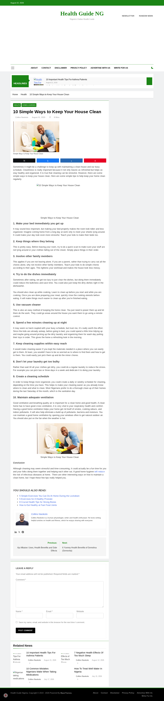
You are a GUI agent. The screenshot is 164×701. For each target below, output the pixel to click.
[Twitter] (19, 532)
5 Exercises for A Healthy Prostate (35, 499)
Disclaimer (61, 68)
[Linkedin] (15, 532)
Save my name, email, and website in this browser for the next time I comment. (52, 622)
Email (49, 611)
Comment (21, 580)
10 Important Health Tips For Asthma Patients (66, 79)
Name (19, 611)
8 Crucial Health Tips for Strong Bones (37, 502)
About (34, 68)
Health (17, 105)
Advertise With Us (100, 68)
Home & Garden (28, 105)
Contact (46, 68)
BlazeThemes (66, 693)
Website (80, 611)
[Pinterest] (23, 532)
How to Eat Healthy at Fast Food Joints (38, 505)
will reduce (99, 471)
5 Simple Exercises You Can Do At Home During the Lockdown (49, 496)
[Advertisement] (82, 41)
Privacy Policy (79, 68)
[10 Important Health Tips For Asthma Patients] (38, 84)
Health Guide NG (82, 13)
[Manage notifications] (6, 695)
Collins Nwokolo (21, 117)
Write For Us (121, 68)
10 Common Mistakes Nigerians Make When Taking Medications (41, 671)
